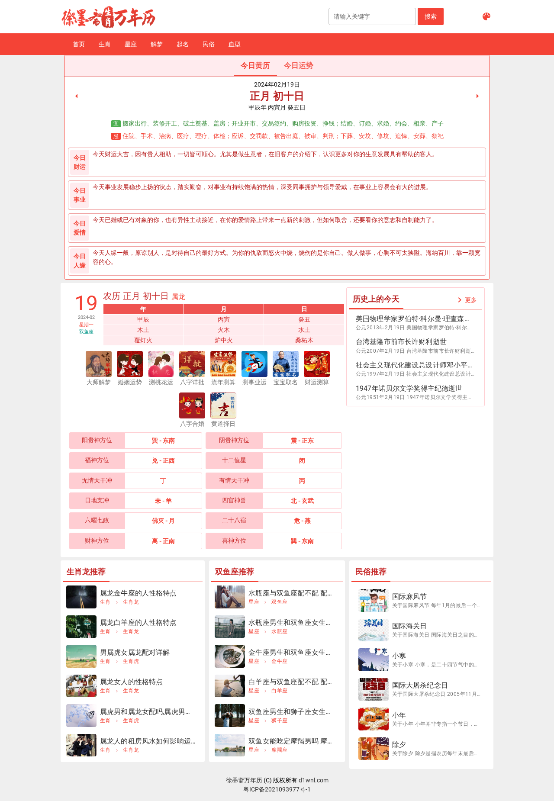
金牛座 (279, 661)
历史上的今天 (376, 298)
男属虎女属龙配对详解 (135, 652)
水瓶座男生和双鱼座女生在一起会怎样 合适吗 (319, 622)
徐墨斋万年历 (244, 780)
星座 (253, 602)
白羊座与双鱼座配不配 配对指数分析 (305, 682)
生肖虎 (131, 661)
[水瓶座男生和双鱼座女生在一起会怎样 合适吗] (230, 626)
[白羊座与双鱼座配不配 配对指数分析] (230, 686)
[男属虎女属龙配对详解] (81, 656)
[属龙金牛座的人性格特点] (81, 596)
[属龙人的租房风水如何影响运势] (81, 745)
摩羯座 (279, 750)
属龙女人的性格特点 (131, 682)
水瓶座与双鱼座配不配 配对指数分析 (305, 593)
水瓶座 (279, 631)
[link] (76, 96)
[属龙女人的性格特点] (81, 686)
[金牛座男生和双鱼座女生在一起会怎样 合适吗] (230, 656)
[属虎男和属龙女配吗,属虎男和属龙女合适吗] (81, 715)
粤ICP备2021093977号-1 (277, 789)
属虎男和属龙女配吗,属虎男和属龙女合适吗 (167, 712)
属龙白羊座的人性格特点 (138, 622)
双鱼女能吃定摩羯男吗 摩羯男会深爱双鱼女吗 (319, 741)
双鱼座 (279, 602)
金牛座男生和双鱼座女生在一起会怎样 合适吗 (319, 652)
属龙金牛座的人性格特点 (138, 593)
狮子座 (279, 720)
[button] (431, 16)
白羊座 (279, 691)
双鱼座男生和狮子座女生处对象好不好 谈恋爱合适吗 (329, 712)
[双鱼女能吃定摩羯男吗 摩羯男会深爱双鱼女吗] (230, 745)
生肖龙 (131, 602)
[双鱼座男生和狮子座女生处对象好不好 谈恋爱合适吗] (230, 715)
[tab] (255, 65)
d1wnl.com (314, 780)
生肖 (105, 602)
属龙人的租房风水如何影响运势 (149, 741)
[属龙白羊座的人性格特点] (81, 626)
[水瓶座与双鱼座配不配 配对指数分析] (230, 596)
